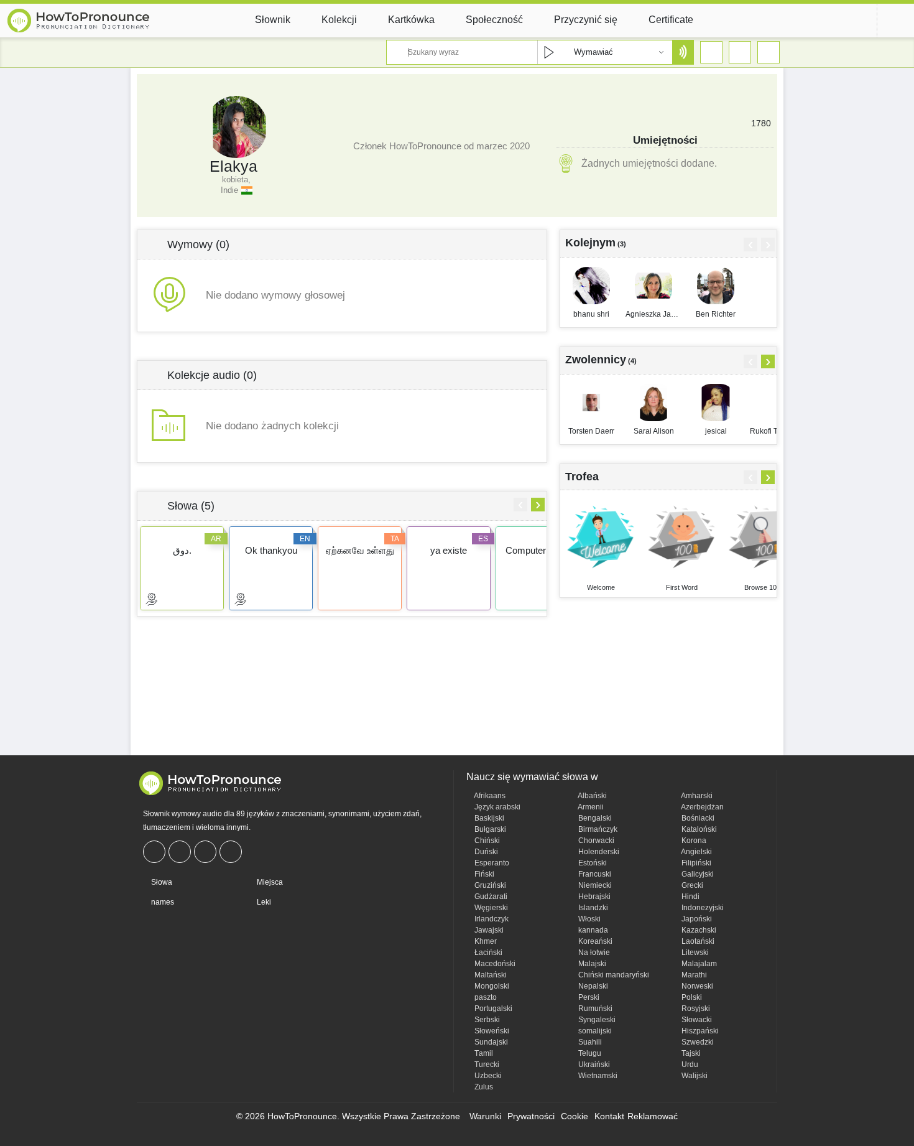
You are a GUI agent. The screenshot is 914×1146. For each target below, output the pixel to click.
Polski (691, 997)
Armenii (590, 807)
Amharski (696, 795)
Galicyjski (697, 874)
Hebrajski (593, 896)
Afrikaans (489, 795)
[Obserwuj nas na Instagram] (206, 852)
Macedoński (494, 963)
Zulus (483, 1087)
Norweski (696, 986)
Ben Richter (716, 314)
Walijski (694, 1075)
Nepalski (592, 986)
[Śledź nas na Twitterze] (181, 852)
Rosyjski (695, 1008)
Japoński (696, 919)
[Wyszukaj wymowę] (682, 52)
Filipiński (695, 863)
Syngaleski (596, 1019)
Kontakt (609, 1116)
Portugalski (492, 1008)
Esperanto (491, 863)
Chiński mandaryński (612, 975)
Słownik (272, 19)
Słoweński (491, 1031)
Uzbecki (487, 1075)
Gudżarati (490, 896)
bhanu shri (591, 314)
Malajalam (698, 963)
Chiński (486, 840)
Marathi (693, 975)
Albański (591, 795)
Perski (587, 997)
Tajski (690, 1053)
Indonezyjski (702, 907)
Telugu (588, 1053)
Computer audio (537, 550)
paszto (485, 997)
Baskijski (488, 818)
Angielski (696, 851)
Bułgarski (489, 829)
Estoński (591, 863)
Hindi (689, 896)
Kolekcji (339, 19)
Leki (263, 902)
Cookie (574, 1116)
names (161, 902)
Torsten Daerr (591, 431)
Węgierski (490, 907)
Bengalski (594, 818)
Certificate (671, 19)
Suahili (589, 1042)
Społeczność (494, 19)
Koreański (594, 941)
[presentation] (520, 504)
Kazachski (698, 930)
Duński (485, 851)
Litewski (694, 952)
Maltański (490, 975)
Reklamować (652, 1116)
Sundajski (490, 1042)
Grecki (691, 885)
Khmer (485, 941)
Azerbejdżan (702, 807)
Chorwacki (595, 840)
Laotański (697, 941)
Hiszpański (699, 1031)
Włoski (588, 919)
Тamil (483, 1053)
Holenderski (597, 851)
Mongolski (491, 986)
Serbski (486, 1019)
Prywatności (531, 1116)
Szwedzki (697, 1042)
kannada (592, 930)
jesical (716, 431)
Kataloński (698, 829)
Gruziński (489, 885)
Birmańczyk (596, 829)
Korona (693, 840)
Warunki (485, 1116)
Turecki (486, 1064)
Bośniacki (697, 818)
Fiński (483, 874)
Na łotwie (593, 952)
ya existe (448, 550)
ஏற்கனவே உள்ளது (360, 550)
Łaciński (487, 952)
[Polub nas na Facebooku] (155, 852)
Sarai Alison (654, 431)
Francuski (593, 874)
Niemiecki (594, 885)
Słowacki (696, 1019)
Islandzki (592, 907)
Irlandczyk (491, 919)
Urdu (689, 1064)
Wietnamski (596, 1075)
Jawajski (488, 930)
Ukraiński (593, 1064)
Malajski (591, 963)
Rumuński (594, 1008)
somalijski (594, 1031)
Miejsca (269, 882)
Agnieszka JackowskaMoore (653, 314)
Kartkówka (411, 19)
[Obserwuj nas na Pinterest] (232, 852)
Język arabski (496, 807)
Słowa (160, 882)
